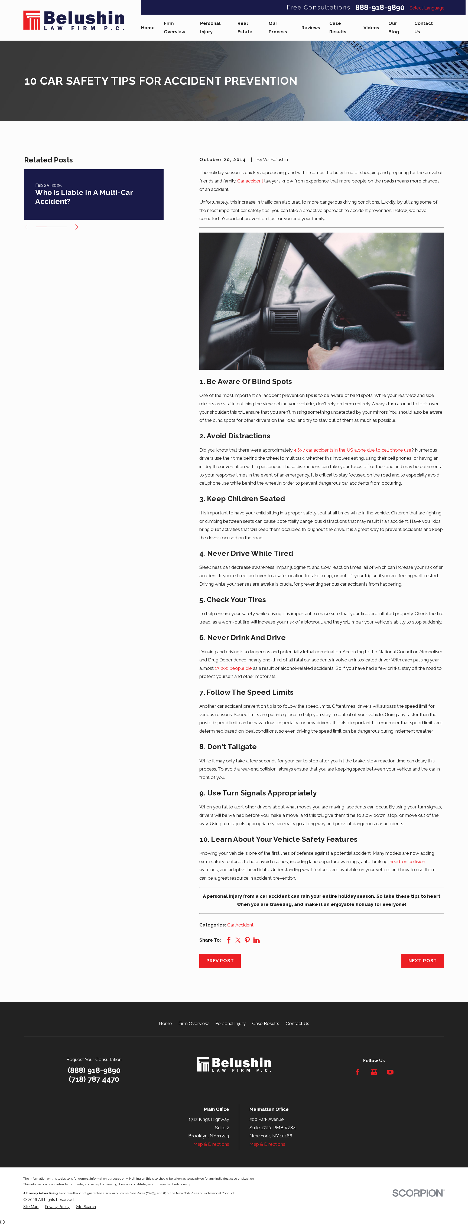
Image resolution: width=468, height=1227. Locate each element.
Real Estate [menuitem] (245, 27)
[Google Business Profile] (374, 1072)
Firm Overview (193, 1023)
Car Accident (240, 925)
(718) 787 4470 (94, 1079)
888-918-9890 (380, 7)
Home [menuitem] (148, 27)
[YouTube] (390, 1072)
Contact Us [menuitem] (423, 27)
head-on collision (407, 861)
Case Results (265, 1023)
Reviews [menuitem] (310, 27)
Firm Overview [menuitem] (174, 27)
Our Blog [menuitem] (393, 27)
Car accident (250, 181)
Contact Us (297, 1023)
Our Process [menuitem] (278, 27)
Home (165, 1023)
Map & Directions (211, 1144)
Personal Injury (230, 1023)
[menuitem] (30, 1206)
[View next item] (76, 227)
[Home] (73, 20)
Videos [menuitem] (371, 27)
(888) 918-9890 (94, 1070)
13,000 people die (233, 668)
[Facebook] (357, 1072)
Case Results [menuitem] (337, 27)
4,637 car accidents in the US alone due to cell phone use (352, 450)
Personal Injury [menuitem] (210, 27)
